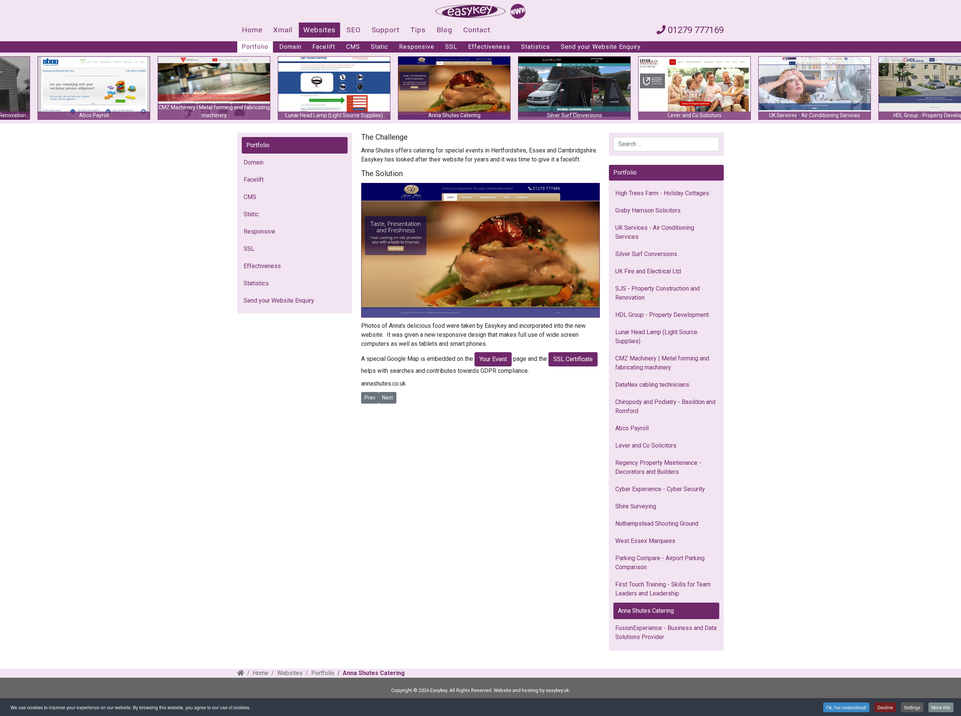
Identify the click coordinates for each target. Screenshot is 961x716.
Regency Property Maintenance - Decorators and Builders (658, 467)
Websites (319, 30)
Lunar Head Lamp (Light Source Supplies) (656, 337)
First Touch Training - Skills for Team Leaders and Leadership (663, 589)
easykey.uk (557, 690)
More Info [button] (940, 707)
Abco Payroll (632, 428)
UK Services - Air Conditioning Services (654, 232)
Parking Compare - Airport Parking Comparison (660, 563)
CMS (353, 46)
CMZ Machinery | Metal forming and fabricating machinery (662, 363)
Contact (476, 30)
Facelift (323, 46)
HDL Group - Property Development (662, 314)
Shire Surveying (635, 506)
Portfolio (255, 46)
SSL (451, 46)
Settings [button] (912, 707)
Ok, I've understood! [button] (846, 707)
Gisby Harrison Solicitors (648, 210)
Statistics (535, 46)
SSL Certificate (573, 359)
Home (252, 30)
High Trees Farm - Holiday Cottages (662, 193)
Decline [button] (885, 707)
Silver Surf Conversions (646, 254)
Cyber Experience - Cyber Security (660, 489)
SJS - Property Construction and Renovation (657, 293)
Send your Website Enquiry (601, 46)
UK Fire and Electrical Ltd (648, 271)
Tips (418, 30)
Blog (444, 30)
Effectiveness (489, 46)
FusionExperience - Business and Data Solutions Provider (666, 632)
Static (379, 46)
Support (385, 30)
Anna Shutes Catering (646, 610)
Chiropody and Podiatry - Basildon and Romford (665, 406)
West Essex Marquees (645, 540)
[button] (420, 88)
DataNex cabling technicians (652, 384)
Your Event (493, 359)
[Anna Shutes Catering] (480, 250)
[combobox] (666, 144)
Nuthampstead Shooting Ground (656, 523)
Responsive (416, 46)
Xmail (282, 30)
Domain (290, 46)
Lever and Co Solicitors (645, 445)
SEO (353, 30)
